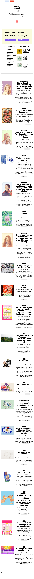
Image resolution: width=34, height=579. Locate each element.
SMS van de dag (17, 8)
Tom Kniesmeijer (21, 386)
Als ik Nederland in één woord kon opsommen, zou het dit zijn (24, 430)
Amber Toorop (28, 344)
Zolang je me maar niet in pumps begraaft (24, 159)
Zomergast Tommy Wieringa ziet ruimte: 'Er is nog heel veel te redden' (24, 134)
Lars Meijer (20, 409)
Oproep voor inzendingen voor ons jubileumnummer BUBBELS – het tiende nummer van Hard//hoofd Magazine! (24, 499)
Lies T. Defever (20, 243)
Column (24, 305)
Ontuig (24, 287)
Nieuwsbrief (11, 572)
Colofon (15, 572)
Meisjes (24, 214)
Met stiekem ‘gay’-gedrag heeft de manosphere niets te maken (24, 404)
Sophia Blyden (25, 455)
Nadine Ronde (21, 162)
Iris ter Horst (29, 474)
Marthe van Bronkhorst (25, 435)
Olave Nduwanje (21, 474)
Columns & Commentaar (24, 400)
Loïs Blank (21, 316)
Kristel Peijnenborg (28, 409)
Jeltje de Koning (28, 90)
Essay (24, 333)
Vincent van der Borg (25, 139)
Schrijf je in (22, 39)
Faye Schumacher (20, 114)
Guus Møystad (29, 386)
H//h (1, 572)
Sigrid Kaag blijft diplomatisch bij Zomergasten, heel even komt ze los (24, 85)
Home (4, 572)
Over (6, 572)
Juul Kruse (21, 90)
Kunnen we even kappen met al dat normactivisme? (24, 524)
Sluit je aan (10, 39)
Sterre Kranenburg (30, 114)
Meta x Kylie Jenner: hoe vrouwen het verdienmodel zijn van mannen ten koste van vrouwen (24, 310)
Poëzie (24, 450)
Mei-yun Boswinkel (21, 215)
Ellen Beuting (29, 162)
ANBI (23, 572)
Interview (24, 263)
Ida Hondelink (25, 552)
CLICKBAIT (24, 361)
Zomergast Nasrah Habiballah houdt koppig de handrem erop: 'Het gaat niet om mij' (24, 238)
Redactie (18, 10)
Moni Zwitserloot (21, 289)
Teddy (17, 6)
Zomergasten (24, 130)
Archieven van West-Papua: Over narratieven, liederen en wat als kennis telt (24, 338)
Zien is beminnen (24, 472)
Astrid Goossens (21, 193)
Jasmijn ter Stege (25, 436)
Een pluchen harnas (24, 385)
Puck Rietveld (29, 289)
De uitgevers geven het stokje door (24, 266)
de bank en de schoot (24, 453)
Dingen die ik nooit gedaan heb (24, 111)
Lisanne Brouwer (25, 269)
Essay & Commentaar (24, 81)
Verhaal (24, 108)
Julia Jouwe (21, 344)
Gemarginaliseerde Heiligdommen (24, 549)
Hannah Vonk (30, 215)
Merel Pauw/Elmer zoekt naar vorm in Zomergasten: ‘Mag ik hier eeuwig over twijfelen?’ (24, 187)
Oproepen (26, 572)
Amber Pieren (28, 316)
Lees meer (26, 102)
